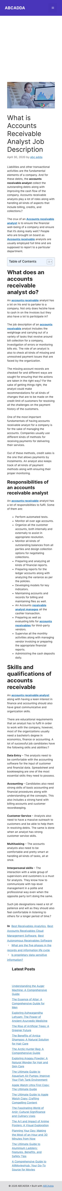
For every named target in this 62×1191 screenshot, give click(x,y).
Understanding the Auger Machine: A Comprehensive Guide (29, 990)
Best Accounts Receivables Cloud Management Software (30, 931)
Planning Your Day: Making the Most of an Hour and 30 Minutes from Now (30, 1134)
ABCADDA (15, 8)
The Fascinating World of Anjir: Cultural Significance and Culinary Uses (28, 1112)
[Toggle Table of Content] (48, 261)
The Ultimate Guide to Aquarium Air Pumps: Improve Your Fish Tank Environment (31, 1075)
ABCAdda (48, 1185)
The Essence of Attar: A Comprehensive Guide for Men (28, 1003)
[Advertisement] (31, 46)
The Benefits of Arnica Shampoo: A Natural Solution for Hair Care (30, 1039)
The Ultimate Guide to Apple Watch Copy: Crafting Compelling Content (30, 1098)
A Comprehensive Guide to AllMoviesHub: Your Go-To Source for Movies (29, 1165)
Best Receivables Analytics (28, 926)
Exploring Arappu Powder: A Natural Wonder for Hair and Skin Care (30, 1062)
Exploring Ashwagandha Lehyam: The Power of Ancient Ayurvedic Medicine (29, 1016)
